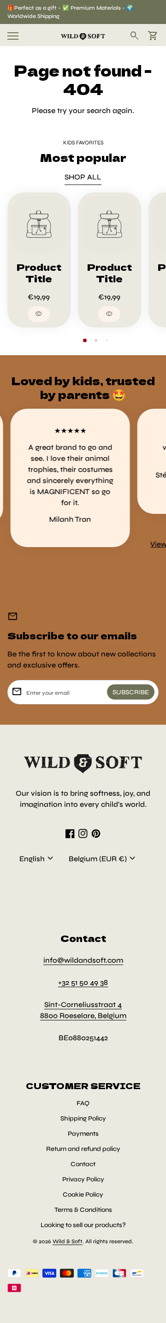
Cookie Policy (83, 1194)
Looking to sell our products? (83, 1225)
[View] (39, 224)
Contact (83, 1164)
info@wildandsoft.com (83, 960)
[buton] (37, 858)
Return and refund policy (83, 1149)
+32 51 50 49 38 (83, 982)
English (37, 858)
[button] (85, 340)
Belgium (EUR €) (103, 858)
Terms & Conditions (83, 1210)
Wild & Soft (68, 1241)
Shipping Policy (83, 1118)
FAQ (83, 1103)
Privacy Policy (83, 1179)
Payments (83, 1134)
